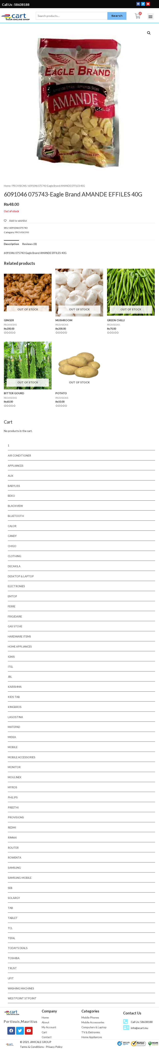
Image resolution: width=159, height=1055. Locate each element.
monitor (14, 767)
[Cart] (137, 16)
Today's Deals (18, 948)
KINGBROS (15, 707)
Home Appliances (20, 646)
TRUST (12, 968)
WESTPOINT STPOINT (22, 998)
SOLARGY (14, 898)
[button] (150, 16)
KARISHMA (15, 686)
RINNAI (12, 837)
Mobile (12, 747)
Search (117, 15)
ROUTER (13, 847)
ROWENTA (14, 857)
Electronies (16, 586)
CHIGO (12, 546)
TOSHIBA (13, 958)
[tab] (11, 244)
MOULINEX (14, 777)
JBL (10, 676)
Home (7, 185)
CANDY (12, 535)
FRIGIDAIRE (15, 616)
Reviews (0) (29, 244)
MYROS (12, 787)
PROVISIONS (19, 185)
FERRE (11, 606)
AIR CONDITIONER (19, 455)
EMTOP (12, 596)
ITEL (10, 666)
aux (10, 475)
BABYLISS (14, 485)
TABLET (13, 918)
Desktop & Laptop (21, 576)
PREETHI (13, 807)
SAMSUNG (14, 867)
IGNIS (11, 656)
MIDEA (12, 737)
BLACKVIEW (15, 505)
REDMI (12, 827)
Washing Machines (21, 988)
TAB (10, 907)
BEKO (11, 495)
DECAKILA (14, 566)
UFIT (11, 978)
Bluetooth (16, 516)
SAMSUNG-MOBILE (19, 877)
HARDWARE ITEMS (19, 636)
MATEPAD (14, 727)
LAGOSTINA (15, 717)
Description (11, 244)
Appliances (15, 465)
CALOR (12, 526)
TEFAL (11, 938)
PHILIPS (13, 797)
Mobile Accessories (21, 757)
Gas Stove (15, 626)
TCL (10, 928)
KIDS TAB (14, 696)
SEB (10, 887)
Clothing (14, 556)
